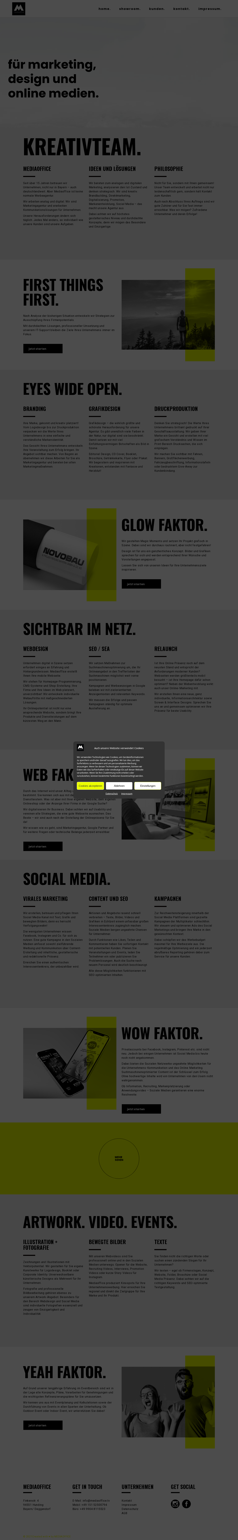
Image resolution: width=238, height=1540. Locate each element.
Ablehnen (119, 785)
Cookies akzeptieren (90, 785)
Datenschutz (112, 793)
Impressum (126, 793)
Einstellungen (147, 785)
